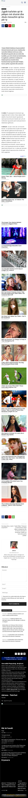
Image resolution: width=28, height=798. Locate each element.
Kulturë (3, 732)
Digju (2, 731)
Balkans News (5, 790)
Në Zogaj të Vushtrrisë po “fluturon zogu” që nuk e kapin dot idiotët (13, 740)
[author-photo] (14, 548)
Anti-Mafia (4, 750)
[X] (6, 25)
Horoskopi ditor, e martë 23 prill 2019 (7, 526)
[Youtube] (24, 654)
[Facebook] (2, 25)
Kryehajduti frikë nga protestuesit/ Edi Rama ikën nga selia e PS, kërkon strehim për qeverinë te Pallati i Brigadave (13, 754)
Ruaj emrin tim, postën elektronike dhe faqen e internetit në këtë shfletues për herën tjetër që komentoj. (13, 598)
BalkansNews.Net (11, 794)
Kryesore (4, 781)
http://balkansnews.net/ (14, 552)
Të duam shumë (5, 735)
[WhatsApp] (13, 25)
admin (4, 22)
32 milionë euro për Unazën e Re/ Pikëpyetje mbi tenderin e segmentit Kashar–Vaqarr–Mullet (13, 747)
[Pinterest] (9, 25)
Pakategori (8, 6)
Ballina (2, 6)
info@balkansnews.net (19, 796)
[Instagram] (19, 654)
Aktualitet (4, 743)
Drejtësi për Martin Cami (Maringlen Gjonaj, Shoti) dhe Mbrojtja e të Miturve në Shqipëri (13, 620)
